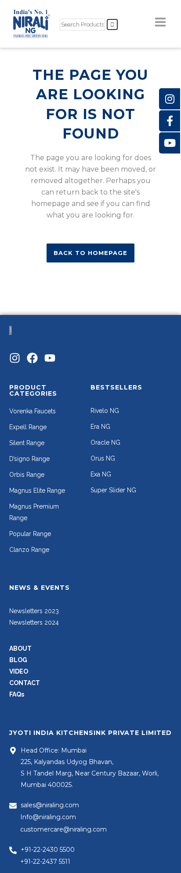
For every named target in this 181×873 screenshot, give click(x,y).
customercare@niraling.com (63, 829)
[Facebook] (32, 357)
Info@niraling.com (48, 817)
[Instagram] (14, 357)
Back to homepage (90, 252)
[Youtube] (49, 357)
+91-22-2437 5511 (45, 862)
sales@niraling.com (50, 805)
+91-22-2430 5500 (48, 850)
